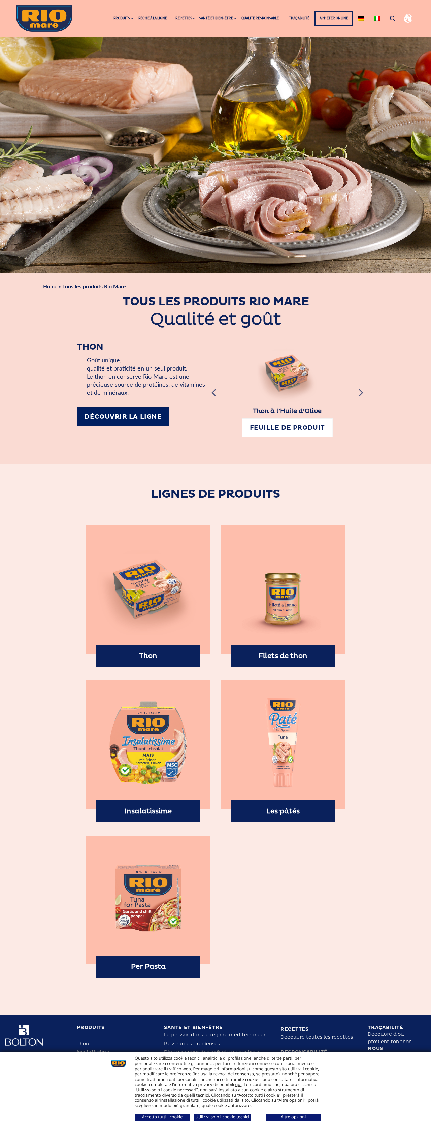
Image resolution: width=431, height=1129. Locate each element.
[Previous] (214, 397)
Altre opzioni (293, 1117)
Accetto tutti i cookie (162, 1117)
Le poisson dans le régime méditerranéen (215, 1043)
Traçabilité (385, 1035)
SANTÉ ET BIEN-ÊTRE (193, 1035)
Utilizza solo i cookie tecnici (222, 1117)
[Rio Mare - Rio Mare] (44, 18)
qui (238, 1084)
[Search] (392, 18)
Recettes (294, 1037)
